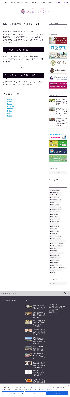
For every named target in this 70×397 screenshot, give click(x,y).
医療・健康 (54, 250)
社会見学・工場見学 (56, 265)
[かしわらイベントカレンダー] (58, 151)
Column (10, 101)
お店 (52, 194)
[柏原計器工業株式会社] (58, 48)
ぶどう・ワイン (55, 202)
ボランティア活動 (55, 238)
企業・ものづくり (55, 248)
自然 (53, 270)
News (5, 2)
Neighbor (10, 111)
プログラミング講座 (56, 236)
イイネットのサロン (56, 206)
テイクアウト (55, 231)
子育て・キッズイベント (57, 253)
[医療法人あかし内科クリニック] (58, 78)
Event (9, 104)
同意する (57, 393)
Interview (12, 2)
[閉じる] (68, 385)
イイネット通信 (55, 211)
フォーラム (54, 233)
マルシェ (54, 240)
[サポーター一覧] (58, 85)
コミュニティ (55, 221)
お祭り (60, 194)
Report (27, 2)
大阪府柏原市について (56, 307)
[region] (35, 390)
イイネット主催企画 (56, 209)
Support (43, 2)
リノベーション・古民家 (57, 243)
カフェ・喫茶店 (55, 216)
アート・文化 (55, 204)
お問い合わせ (53, 312)
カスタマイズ (12, 393)
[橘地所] (58, 55)
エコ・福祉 (54, 214)
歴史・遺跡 (54, 262)
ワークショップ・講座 (56, 245)
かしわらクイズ (55, 197)
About (50, 2)
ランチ (62, 240)
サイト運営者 (53, 304)
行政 (59, 270)
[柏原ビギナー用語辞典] (58, 143)
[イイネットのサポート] (58, 136)
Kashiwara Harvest (55, 190)
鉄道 (53, 272)
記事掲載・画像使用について (58, 306)
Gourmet (20, 2)
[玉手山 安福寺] (58, 70)
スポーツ (54, 228)
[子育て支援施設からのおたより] (58, 158)
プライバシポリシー (51, 389)
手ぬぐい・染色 (55, 260)
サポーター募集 (54, 309)
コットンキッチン (55, 219)
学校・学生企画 (55, 255)
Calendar (35, 2)
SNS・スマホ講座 (55, 192)
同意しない (36, 393)
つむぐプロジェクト (56, 199)
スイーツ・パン (55, 226)
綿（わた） (54, 267)
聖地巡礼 (62, 267)
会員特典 (51, 311)
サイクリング (55, 223)
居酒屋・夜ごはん (55, 257)
